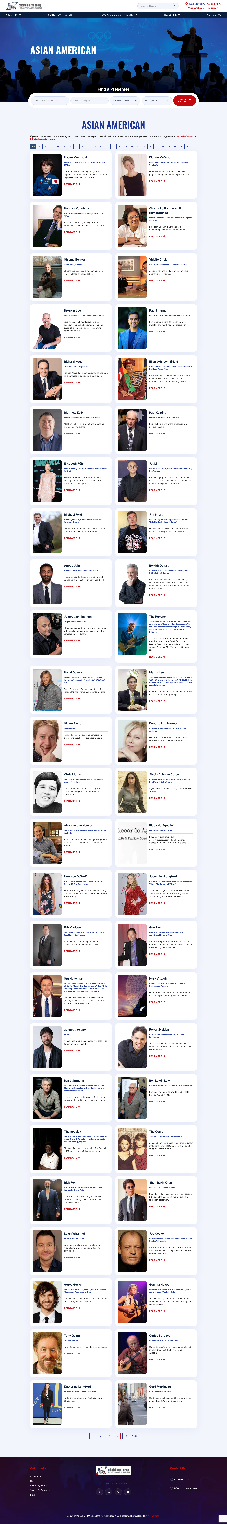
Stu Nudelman (74, 978)
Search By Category (40, 1490)
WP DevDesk (153, 1515)
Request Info (172, 15)
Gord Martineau (160, 1386)
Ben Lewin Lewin (160, 1080)
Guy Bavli (155, 927)
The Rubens (157, 616)
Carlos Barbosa (159, 1335)
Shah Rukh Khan (160, 1182)
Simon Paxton (73, 723)
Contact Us (214, 15)
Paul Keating (157, 412)
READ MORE (70, 184)
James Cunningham (78, 616)
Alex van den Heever (78, 825)
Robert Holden (159, 1029)
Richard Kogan (74, 361)
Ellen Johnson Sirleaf (163, 361)
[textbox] (89, 100)
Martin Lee (156, 672)
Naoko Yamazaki (75, 157)
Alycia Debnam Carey (164, 774)
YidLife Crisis (158, 259)
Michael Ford (73, 514)
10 (126, 1435)
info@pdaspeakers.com (185, 1488)
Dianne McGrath (160, 157)
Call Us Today (205, 3)
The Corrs (156, 1131)
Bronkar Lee (72, 310)
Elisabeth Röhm (74, 463)
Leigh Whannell (74, 1233)
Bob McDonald (159, 565)
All (33, 146)
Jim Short (156, 514)
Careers (34, 1480)
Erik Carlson (72, 927)
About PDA (12, 15)
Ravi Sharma (158, 310)
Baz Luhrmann (74, 1080)
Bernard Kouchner (76, 208)
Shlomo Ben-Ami (75, 259)
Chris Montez (73, 774)
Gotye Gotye (73, 1284)
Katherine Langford (77, 1386)
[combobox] (89, 100)
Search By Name (38, 1485)
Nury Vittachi (158, 978)
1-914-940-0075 (184, 136)
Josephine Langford (163, 876)
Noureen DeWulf (75, 876)
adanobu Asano (75, 1029)
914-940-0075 (181, 1479)
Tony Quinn (72, 1335)
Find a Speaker (183, 100)
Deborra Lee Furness (163, 723)
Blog (32, 1494)
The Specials (73, 1131)
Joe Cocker (157, 1233)
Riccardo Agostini (161, 825)
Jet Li (153, 463)
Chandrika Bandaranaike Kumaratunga (166, 210)
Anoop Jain (72, 565)
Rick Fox (70, 1182)
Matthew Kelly (74, 412)
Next (134, 1435)
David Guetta (73, 672)
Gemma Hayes (159, 1284)
